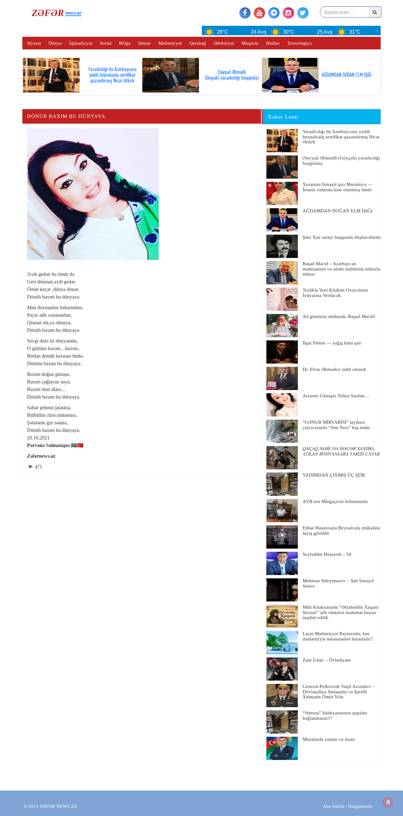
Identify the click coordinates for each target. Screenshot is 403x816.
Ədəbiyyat (223, 43)
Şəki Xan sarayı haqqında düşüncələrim (342, 237)
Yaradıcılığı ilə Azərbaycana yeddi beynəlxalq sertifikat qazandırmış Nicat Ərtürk (341, 136)
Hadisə (273, 43)
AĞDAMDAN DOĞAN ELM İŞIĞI (337, 210)
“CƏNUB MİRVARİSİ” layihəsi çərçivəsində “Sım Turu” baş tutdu (336, 425)
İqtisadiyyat (80, 43)
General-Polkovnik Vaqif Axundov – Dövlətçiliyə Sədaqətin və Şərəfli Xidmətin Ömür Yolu (339, 691)
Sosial (105, 43)
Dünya (55, 43)
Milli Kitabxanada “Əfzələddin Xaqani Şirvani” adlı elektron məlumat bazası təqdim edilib (340, 612)
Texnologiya (299, 43)
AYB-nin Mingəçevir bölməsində (335, 501)
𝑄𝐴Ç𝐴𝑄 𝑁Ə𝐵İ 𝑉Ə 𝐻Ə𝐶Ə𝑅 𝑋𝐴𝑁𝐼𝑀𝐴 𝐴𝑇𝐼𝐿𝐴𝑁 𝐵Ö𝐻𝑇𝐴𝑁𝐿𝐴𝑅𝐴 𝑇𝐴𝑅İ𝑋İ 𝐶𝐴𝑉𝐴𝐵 (341, 451)
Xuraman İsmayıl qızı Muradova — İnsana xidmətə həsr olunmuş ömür (337, 187)
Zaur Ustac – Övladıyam (327, 659)
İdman (144, 43)
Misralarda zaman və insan (329, 739)
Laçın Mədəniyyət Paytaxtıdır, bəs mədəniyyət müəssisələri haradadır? (338, 636)
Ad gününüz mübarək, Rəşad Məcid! (339, 316)
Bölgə (125, 43)
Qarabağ (197, 43)
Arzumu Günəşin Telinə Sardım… (336, 395)
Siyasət (34, 43)
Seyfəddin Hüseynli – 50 (327, 554)
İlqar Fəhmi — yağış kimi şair (332, 342)
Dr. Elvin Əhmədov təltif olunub (334, 369)
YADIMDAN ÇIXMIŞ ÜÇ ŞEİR (334, 475)
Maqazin (249, 43)
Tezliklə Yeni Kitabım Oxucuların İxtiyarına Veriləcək (335, 293)
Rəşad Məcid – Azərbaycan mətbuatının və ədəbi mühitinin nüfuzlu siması (341, 269)
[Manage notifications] (388, 802)
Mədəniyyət (170, 43)
